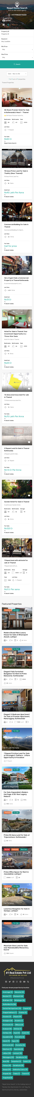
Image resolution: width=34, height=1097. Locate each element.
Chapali (27, 1008)
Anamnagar (7, 992)
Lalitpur (7, 1053)
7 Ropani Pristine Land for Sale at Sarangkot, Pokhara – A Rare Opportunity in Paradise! (17, 755)
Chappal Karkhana (10, 1012)
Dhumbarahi (8, 1025)
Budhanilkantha (9, 1004)
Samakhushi (18, 1065)
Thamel (25, 1073)
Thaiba (16, 1073)
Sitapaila (7, 1073)
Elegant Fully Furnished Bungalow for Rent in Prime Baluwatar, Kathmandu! (15, 674)
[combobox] (17, 50)
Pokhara (7, 1065)
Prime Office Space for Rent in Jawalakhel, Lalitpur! (16, 873)
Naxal (6, 1061)
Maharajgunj (8, 1057)
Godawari (7, 1029)
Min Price (4, 46)
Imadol (25, 1033)
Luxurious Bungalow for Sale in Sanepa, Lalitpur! (17, 910)
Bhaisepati (18, 996)
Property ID (5, 31)
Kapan (15, 1041)
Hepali (17, 1033)
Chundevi (7, 1016)
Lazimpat (17, 1053)
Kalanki (6, 1041)
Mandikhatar (21, 1057)
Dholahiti (19, 1021)
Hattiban (7, 1033)
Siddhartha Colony (20, 1069)
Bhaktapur (7, 1000)
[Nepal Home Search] (17, 11)
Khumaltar (20, 1045)
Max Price (4, 54)
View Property (17, 103)
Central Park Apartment (12, 1008)
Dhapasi (17, 1016)
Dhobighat (7, 1021)
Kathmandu (8, 1045)
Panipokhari (16, 1061)
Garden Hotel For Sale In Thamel (16, 502)
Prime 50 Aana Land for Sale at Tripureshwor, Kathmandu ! (17, 836)
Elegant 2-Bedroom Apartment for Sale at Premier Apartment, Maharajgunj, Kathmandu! (17, 716)
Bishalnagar (19, 1000)
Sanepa (7, 1069)
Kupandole (18, 1049)
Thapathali (7, 1078)
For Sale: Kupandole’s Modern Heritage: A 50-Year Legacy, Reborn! (16, 794)
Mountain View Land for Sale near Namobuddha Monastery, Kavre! (16, 948)
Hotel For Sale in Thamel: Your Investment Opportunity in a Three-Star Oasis (15, 334)
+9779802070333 (18, 15)
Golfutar (17, 1029)
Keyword (4, 39)
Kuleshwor (7, 1049)
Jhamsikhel (19, 1037)
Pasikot (26, 1061)
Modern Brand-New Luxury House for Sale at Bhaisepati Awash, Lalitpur (16, 635)
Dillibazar (19, 1025)
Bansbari (7, 996)
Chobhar (23, 1012)
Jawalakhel (8, 1037)
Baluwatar (19, 992)
